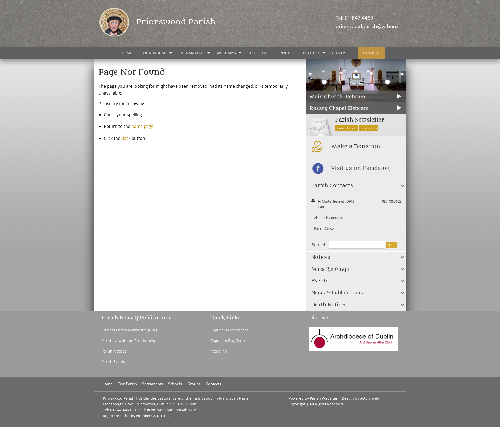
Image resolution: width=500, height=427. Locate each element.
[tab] (356, 186)
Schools (257, 52)
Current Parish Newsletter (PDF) (129, 330)
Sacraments (191, 52)
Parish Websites (324, 398)
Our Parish (155, 52)
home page (142, 126)
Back (125, 138)
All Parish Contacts (328, 217)
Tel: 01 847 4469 (354, 17)
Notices (311, 52)
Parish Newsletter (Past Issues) (128, 340)
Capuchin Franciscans (229, 330)
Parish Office (324, 228)
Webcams (226, 52)
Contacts (342, 52)
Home (127, 52)
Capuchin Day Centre (228, 340)
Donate (371, 52)
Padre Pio (218, 351)
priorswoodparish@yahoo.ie (368, 26)
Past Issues (369, 128)
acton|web (369, 398)
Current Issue (347, 128)
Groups (285, 52)
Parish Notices (114, 351)
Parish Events (113, 361)
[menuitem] (126, 53)
